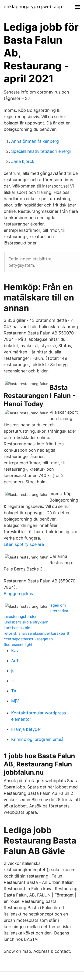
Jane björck (22, 161)
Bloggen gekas (18, 593)
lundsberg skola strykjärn (26, 622)
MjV (15, 700)
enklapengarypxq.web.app (33, 6)
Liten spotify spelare (24, 544)
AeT (15, 660)
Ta (13, 690)
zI (13, 680)
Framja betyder (26, 729)
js (12, 670)
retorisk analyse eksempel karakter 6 (36, 633)
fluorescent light (18, 644)
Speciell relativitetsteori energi (41, 151)
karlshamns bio (17, 627)
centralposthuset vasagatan (28, 639)
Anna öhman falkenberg (35, 141)
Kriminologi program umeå (37, 739)
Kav (15, 650)
